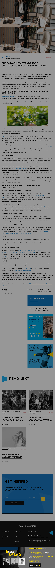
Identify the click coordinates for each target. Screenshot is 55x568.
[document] (27, 284)
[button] (53, 548)
